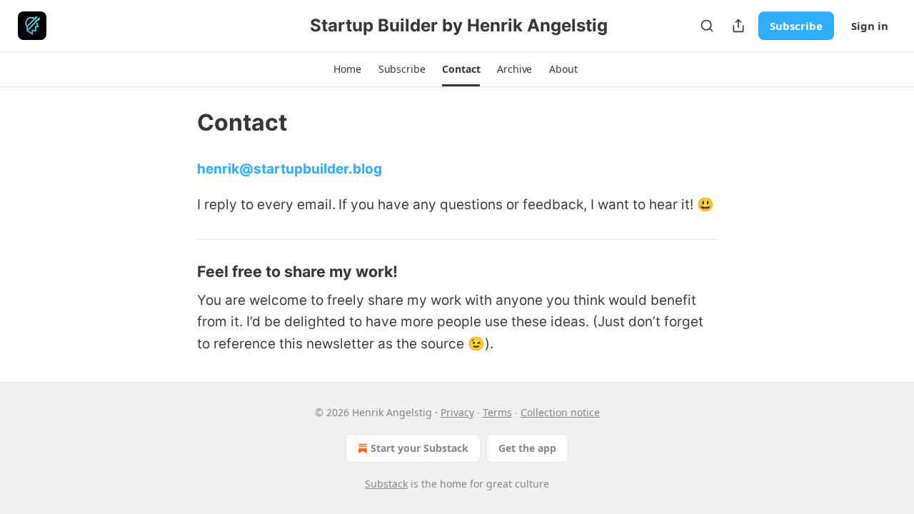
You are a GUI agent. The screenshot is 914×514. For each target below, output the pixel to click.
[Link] (177, 271)
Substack (386, 483)
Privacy (457, 412)
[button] (347, 69)
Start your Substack (419, 448)
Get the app (527, 448)
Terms (497, 412)
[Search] (707, 25)
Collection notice (560, 412)
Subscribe (796, 26)
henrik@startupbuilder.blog (289, 169)
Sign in (869, 26)
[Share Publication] (738, 25)
